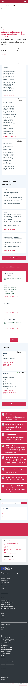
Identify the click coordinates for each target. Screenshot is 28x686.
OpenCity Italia (14, 683)
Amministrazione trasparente (14, 424)
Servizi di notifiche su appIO (14, 477)
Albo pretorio (9, 414)
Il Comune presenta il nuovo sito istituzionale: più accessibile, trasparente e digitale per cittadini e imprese (14, 33)
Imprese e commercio (5, 604)
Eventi (2, 629)
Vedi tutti (14, 340)
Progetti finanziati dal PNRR (14, 486)
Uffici (2, 584)
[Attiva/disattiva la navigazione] (1, 5)
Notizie (4, 26)
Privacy (2, 655)
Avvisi (2, 619)
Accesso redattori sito (23, 685)
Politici (2, 588)
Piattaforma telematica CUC (14, 457)
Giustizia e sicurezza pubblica (7, 602)
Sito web (3, 683)
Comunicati (3, 617)
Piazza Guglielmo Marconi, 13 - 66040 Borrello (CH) (8, 364)
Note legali (3, 657)
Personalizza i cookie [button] (5, 677)
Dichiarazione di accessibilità (7, 661)
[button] (3, 1)
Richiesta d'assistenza (5, 653)
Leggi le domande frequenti (6, 647)
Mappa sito (3, 679)
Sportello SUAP (10, 445)
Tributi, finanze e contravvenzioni (8, 608)
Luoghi (2, 627)
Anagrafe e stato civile (5, 600)
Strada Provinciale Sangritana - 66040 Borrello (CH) (9, 392)
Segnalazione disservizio (6, 651)
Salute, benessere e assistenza (7, 606)
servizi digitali (8, 683)
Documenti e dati (4, 593)
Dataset (2, 659)
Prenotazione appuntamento (6, 649)
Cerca (24, 503)
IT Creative (25, 683)
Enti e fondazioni (4, 586)
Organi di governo (4, 580)
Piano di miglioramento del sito (7, 664)
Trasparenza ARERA (11, 434)
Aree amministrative (5, 582)
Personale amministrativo (6, 590)
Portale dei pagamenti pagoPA (14, 469)
